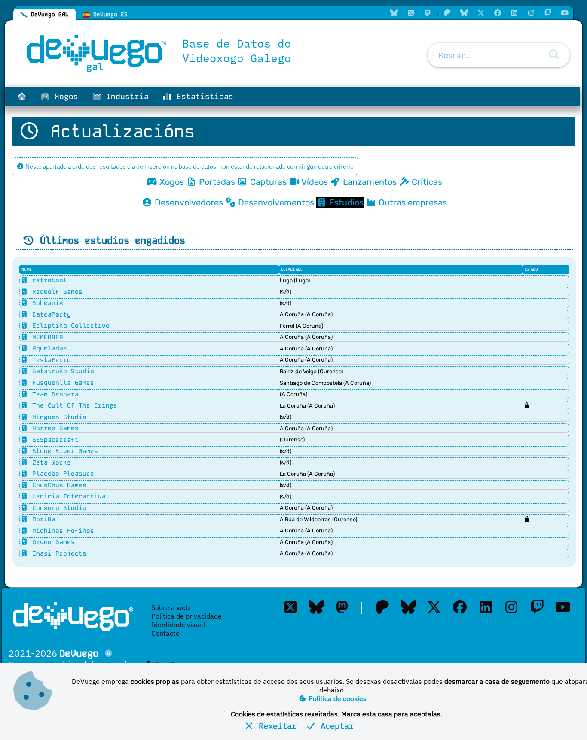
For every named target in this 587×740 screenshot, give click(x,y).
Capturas (267, 182)
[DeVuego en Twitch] (548, 13)
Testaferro (49, 360)
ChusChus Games (57, 485)
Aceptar (335, 725)
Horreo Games (53, 428)
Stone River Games (63, 451)
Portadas (216, 182)
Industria (125, 96)
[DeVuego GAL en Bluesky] (394, 13)
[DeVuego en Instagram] (531, 13)
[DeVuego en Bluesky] (464, 13)
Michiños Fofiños (61, 531)
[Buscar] (554, 54)
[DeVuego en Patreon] (447, 13)
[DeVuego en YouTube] (564, 13)
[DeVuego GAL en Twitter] (290, 607)
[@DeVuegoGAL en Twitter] (411, 13)
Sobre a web (170, 607)
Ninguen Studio (57, 417)
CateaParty (49, 314)
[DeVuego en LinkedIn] (514, 13)
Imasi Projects (57, 553)
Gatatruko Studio (61, 371)
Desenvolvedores (188, 202)
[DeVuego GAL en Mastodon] (427, 13)
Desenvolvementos (275, 202)
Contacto (165, 633)
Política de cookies (337, 698)
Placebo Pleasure (61, 473)
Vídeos (314, 182)
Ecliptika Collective (69, 325)
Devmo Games (51, 542)
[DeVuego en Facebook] (497, 13)
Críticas (426, 182)
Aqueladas (47, 348)
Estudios (345, 202)
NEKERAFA (45, 337)
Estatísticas (202, 96)
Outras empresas (411, 202)
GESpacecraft (53, 440)
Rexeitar (275, 725)
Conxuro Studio (57, 508)
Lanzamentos (369, 182)
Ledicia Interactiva (67, 496)
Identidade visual (178, 624)
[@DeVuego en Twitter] (481, 13)
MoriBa (41, 519)
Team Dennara (53, 394)
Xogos (64, 96)
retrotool (47, 280)
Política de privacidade (186, 616)
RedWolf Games (55, 292)
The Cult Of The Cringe (72, 405)
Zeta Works (49, 462)
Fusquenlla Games (61, 383)
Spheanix (45, 303)
